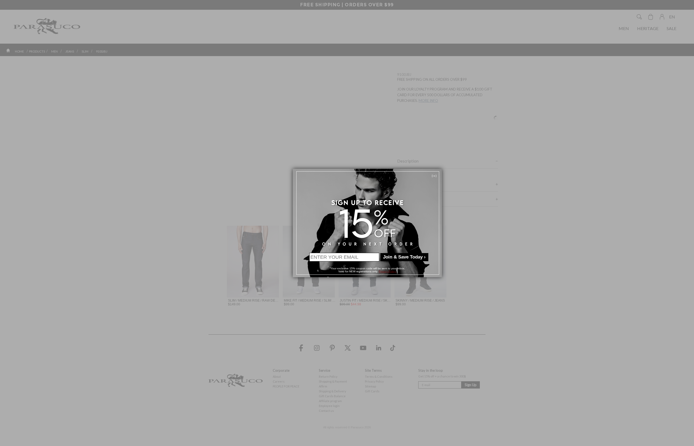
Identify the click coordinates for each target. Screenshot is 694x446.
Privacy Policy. (387, 271)
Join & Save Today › (404, 257)
